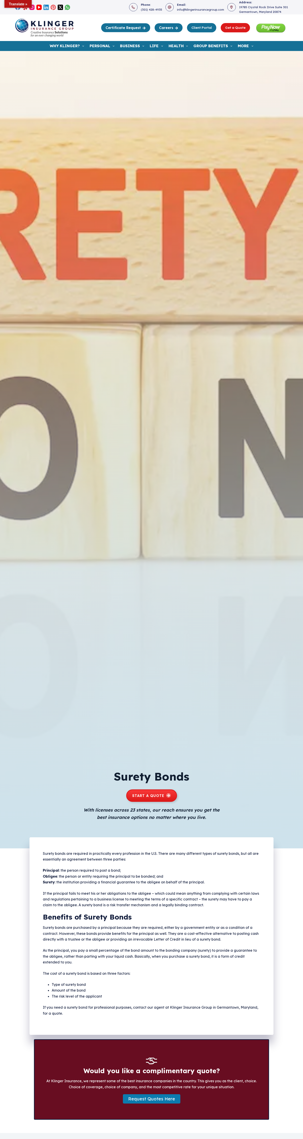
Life (154, 45)
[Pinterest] (53, 7)
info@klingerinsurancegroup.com (200, 9)
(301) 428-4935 (151, 9)
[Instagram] (32, 7)
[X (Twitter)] (60, 7)
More (243, 45)
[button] (151, 1099)
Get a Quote (235, 27)
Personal (100, 45)
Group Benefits (210, 45)
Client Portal (201, 27)
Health (176, 45)
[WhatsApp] (67, 7)
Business (130, 45)
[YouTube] (39, 7)
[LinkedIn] (46, 7)
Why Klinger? (65, 45)
